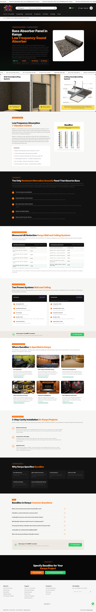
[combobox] (42, 8)
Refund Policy (6, 610)
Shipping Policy (27, 610)
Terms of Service (19, 610)
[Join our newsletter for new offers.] (90, 591)
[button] (21, 8)
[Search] (54, 8)
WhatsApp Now (78, 334)
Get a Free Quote (37, 572)
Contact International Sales (56, 572)
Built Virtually (90, 610)
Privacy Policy (12, 610)
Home (4, 18)
